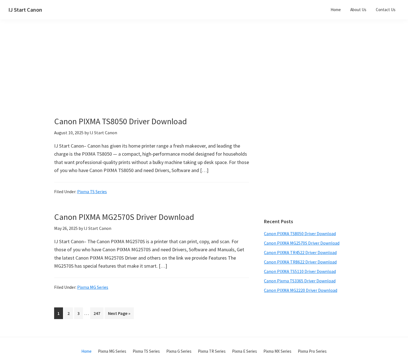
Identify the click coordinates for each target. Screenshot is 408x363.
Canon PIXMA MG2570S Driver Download (124, 217)
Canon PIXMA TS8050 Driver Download (120, 121)
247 (98, 313)
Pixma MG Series (92, 287)
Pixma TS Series (92, 191)
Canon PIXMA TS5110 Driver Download (300, 271)
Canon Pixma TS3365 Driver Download (300, 281)
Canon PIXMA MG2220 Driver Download (300, 290)
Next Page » (119, 314)
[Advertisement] (165, 77)
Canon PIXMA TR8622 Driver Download (300, 262)
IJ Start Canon (25, 9)
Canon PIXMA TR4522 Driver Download (300, 252)
